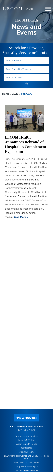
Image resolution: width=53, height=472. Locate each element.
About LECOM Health (26, 444)
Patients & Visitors (26, 440)
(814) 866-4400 (26, 429)
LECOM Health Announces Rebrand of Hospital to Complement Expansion (25, 144)
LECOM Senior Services (26, 470)
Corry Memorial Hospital (26, 466)
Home (5, 93)
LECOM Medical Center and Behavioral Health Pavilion (26, 457)
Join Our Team (27, 451)
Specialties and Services (26, 436)
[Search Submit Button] (26, 84)
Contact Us (26, 448)
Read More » (20, 217)
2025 (15, 93)
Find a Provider (26, 417)
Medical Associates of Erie (26, 462)
